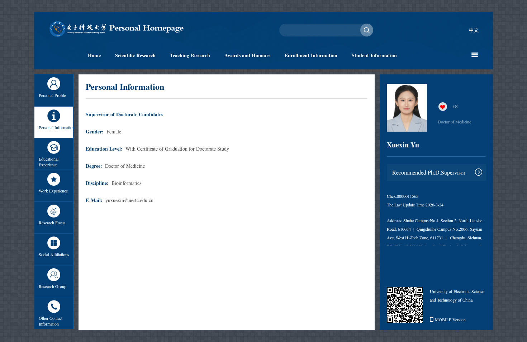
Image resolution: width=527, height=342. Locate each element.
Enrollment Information (311, 55)
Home (94, 55)
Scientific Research (135, 55)
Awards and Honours (247, 55)
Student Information (374, 55)
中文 (474, 29)
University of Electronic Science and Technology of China (457, 295)
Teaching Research (190, 55)
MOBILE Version (450, 319)
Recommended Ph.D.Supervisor (428, 172)
